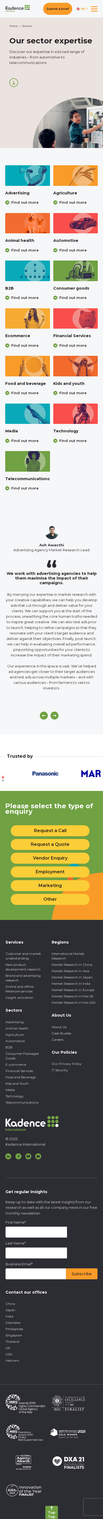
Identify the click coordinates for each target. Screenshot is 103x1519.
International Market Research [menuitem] (68, 956)
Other (50, 899)
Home (13, 26)
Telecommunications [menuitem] (21, 1102)
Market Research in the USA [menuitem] (74, 1002)
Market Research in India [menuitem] (71, 983)
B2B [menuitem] (8, 1047)
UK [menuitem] (7, 1348)
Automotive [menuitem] (15, 1041)
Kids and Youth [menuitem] (17, 1083)
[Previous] (44, 715)
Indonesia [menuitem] (12, 1323)
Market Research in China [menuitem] (72, 965)
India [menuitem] (9, 1316)
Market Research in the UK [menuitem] (72, 996)
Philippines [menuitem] (14, 1329)
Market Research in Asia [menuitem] (70, 971)
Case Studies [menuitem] (61, 1033)
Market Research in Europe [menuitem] (73, 990)
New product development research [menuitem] (22, 967)
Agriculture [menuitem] (14, 1035)
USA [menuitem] (8, 1354)
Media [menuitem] (10, 1090)
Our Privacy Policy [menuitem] (67, 1064)
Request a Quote (50, 844)
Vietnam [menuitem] (12, 1360)
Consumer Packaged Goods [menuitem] (22, 1055)
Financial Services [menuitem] (19, 1071)
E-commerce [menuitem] (15, 1064)
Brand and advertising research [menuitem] (23, 977)
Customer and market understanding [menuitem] (23, 956)
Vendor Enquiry (50, 858)
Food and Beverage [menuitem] (20, 1077)
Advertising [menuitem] (14, 1022)
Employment (50, 871)
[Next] (54, 715)
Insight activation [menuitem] (19, 997)
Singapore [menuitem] (13, 1335)
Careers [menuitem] (57, 1039)
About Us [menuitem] (59, 1027)
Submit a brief (57, 9)
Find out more (25, 202)
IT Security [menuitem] (60, 1070)
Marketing (50, 885)
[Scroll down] (13, 82)
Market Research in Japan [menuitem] (72, 977)
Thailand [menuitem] (12, 1341)
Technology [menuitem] (14, 1096)
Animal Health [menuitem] (17, 1028)
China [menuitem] (10, 1304)
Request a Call (50, 830)
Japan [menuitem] (10, 1310)
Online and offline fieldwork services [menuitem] (19, 988)
